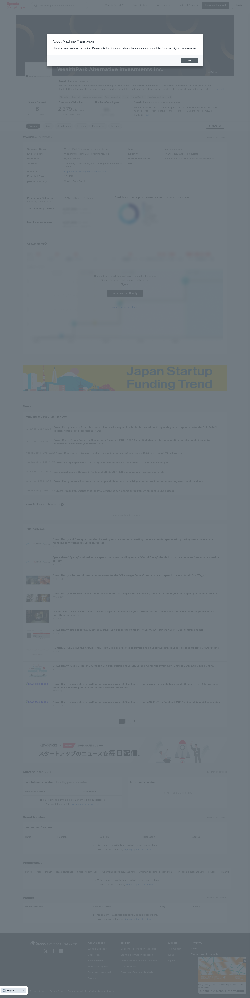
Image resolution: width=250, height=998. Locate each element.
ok (189, 60)
